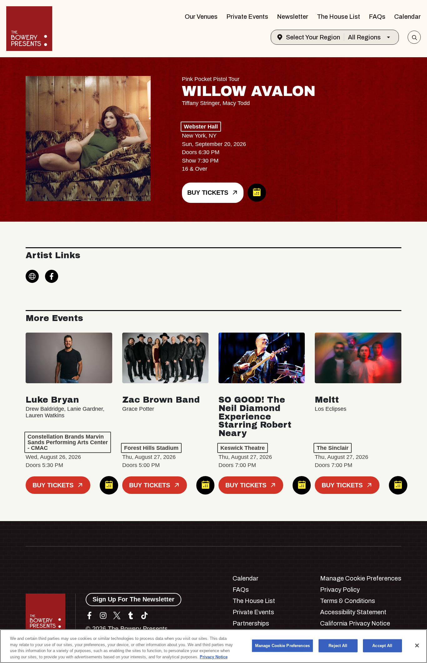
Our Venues (201, 16)
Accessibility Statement (353, 612)
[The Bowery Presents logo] (29, 28)
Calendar (407, 16)
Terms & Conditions (347, 600)
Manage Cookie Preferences (282, 645)
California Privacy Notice (355, 623)
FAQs (377, 16)
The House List (338, 16)
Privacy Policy (340, 589)
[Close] (417, 645)
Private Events (247, 16)
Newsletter (292, 16)
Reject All (338, 645)
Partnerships (251, 623)
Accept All (382, 645)
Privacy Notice (214, 656)
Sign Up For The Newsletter (133, 599)
